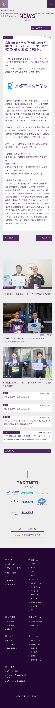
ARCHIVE (9, 451)
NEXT (44, 238)
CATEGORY (37, 28)
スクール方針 (35, 640)
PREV (11, 238)
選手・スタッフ (36, 625)
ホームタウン (35, 587)
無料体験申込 (36, 660)
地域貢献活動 (36, 602)
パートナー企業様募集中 (16, 681)
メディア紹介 (35, 594)
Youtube (11, 584)
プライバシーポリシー (15, 568)
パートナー (8, 37)
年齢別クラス (35, 644)
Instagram (12, 580)
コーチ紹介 (35, 652)
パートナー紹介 (13, 671)
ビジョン (10, 640)
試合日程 (10, 621)
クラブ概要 (11, 644)
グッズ (33, 568)
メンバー (34, 598)
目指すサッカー (36, 621)
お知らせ (11, 10)
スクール (34, 636)
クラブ (6, 417)
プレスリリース (36, 583)
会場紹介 (34, 656)
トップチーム (36, 617)
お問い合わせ (12, 564)
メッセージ (34, 591)
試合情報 (34, 606)
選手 (5, 393)
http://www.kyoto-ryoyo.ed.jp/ (27, 174)
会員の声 (34, 648)
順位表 (9, 629)
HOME (10, 560)
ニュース (34, 560)
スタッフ (34, 575)
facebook (11, 573)
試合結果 (10, 625)
